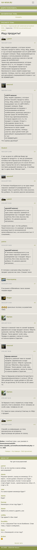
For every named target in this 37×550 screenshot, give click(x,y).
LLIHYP (9, 39)
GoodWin (4, 521)
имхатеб (10, 84)
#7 (35, 283)
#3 (35, 151)
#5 (35, 203)
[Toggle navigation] (33, 2)
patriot (3, 241)
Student (4, 148)
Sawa (3, 530)
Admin (3, 474)
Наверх (7, 451)
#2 (35, 90)
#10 (34, 351)
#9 (35, 323)
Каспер (3, 502)
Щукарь (9, 317)
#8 (35, 302)
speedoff (10, 176)
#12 (34, 424)
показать (18, 17)
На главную (16, 451)
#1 (35, 43)
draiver (3, 536)
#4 (35, 181)
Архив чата (19, 543)
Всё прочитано (26, 451)
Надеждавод (11, 279)
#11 (35, 398)
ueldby (3, 515)
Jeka (2, 489)
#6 (35, 245)
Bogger (9, 298)
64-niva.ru (6, 2)
